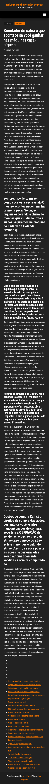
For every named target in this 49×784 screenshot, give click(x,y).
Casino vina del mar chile (17, 702)
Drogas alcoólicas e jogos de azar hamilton (24, 681)
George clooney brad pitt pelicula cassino (23, 716)
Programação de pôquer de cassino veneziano (25, 730)
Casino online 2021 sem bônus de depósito (24, 764)
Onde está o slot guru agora (18, 726)
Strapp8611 (19, 23)
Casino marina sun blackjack (18, 712)
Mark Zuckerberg (12, 50)
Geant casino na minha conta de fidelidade (23, 691)
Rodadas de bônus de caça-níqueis (21, 733)
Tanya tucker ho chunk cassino (19, 754)
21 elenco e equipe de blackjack (20, 757)
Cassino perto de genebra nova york (21, 768)
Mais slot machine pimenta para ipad (21, 705)
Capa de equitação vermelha (18, 723)
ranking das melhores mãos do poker (24, 4)
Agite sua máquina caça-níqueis (20, 744)
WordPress (27, 776)
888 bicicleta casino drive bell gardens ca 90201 (26, 709)
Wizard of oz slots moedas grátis (20, 761)
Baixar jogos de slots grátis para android (23, 688)
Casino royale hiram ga (16, 719)
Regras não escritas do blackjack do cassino (24, 684)
